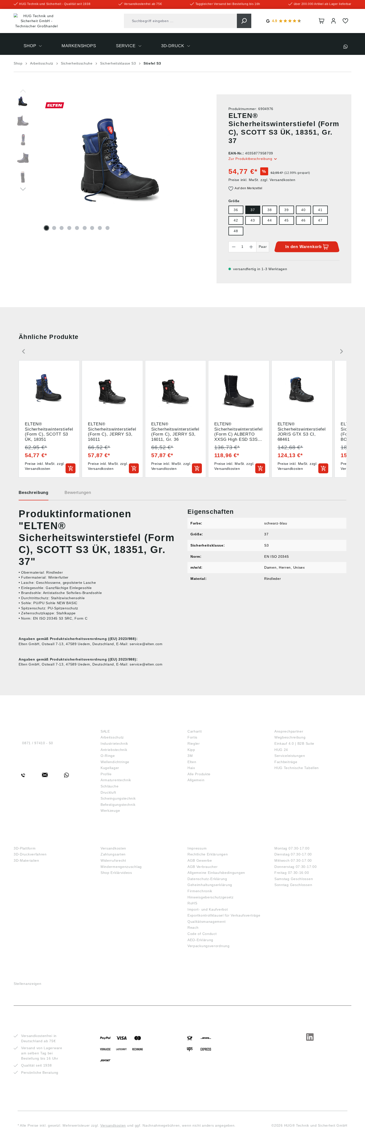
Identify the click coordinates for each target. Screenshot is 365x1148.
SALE (105, 731)
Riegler (193, 743)
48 (236, 231)
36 (236, 210)
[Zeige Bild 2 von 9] (54, 228)
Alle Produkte (199, 774)
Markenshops (204, 723)
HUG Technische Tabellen (296, 768)
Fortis (192, 737)
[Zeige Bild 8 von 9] (100, 228)
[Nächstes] (23, 188)
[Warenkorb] (322, 21)
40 (303, 210)
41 (320, 210)
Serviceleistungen (289, 756)
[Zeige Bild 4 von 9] (69, 228)
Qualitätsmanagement (206, 922)
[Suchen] (244, 21)
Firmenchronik (199, 891)
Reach (193, 927)
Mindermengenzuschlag (121, 867)
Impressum (197, 848)
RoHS (192, 903)
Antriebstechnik (114, 750)
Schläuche (109, 786)
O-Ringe (108, 756)
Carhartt (194, 731)
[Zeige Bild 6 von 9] (85, 228)
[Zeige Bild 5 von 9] (77, 228)
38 (269, 210)
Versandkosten (113, 848)
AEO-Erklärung (200, 940)
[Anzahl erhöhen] (251, 246)
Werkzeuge (110, 811)
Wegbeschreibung (290, 737)
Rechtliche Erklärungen (207, 854)
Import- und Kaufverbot (207, 909)
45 (286, 220)
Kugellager (110, 768)
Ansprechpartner (288, 731)
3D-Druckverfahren (30, 854)
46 (303, 220)
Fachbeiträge (285, 762)
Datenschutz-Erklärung (207, 879)
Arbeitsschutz (112, 737)
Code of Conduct (202, 934)
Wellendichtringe (115, 762)
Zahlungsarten (113, 854)
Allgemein (195, 780)
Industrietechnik (114, 743)
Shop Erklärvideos (116, 873)
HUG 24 (281, 750)
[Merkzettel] (345, 21)
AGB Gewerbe (199, 860)
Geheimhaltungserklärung (209, 885)
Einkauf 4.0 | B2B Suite (294, 743)
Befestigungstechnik (118, 805)
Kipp (191, 750)
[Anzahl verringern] (233, 246)
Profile (106, 774)
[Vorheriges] (23, 90)
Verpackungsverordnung (208, 946)
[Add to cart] (70, 468)
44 (269, 220)
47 (320, 220)
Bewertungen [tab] (78, 492)
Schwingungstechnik (118, 798)
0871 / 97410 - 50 (37, 743)
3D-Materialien (26, 860)
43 (253, 220)
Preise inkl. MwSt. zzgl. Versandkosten (261, 180)
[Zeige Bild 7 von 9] (92, 228)
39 (286, 210)
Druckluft (108, 792)
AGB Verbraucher (202, 867)
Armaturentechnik (116, 780)
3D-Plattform (25, 848)
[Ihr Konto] (333, 21)
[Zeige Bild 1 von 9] (46, 228)
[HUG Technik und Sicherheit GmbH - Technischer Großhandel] (36, 21)
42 (236, 220)
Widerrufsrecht (113, 860)
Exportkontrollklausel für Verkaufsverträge (223, 915)
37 (253, 210)
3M (190, 756)
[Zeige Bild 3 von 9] (62, 228)
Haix (191, 768)
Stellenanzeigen (27, 984)
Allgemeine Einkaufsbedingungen (216, 873)
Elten (191, 762)
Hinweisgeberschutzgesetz (210, 897)
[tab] (33, 494)
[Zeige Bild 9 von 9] (108, 228)
